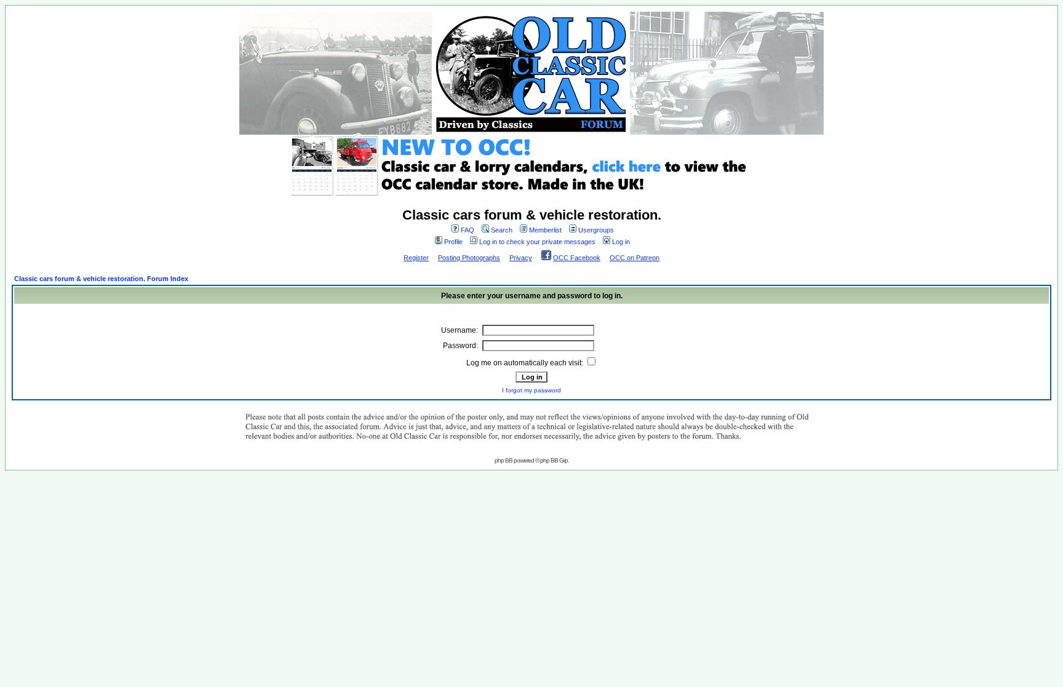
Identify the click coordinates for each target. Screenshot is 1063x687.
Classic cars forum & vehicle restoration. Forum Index (101, 278)
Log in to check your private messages (537, 241)
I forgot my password (531, 390)
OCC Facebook (576, 257)
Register (416, 257)
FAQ (467, 230)
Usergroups (596, 230)
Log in (621, 241)
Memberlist (545, 230)
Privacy (520, 257)
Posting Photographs (469, 257)
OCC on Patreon (634, 257)
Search (501, 230)
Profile (453, 241)
